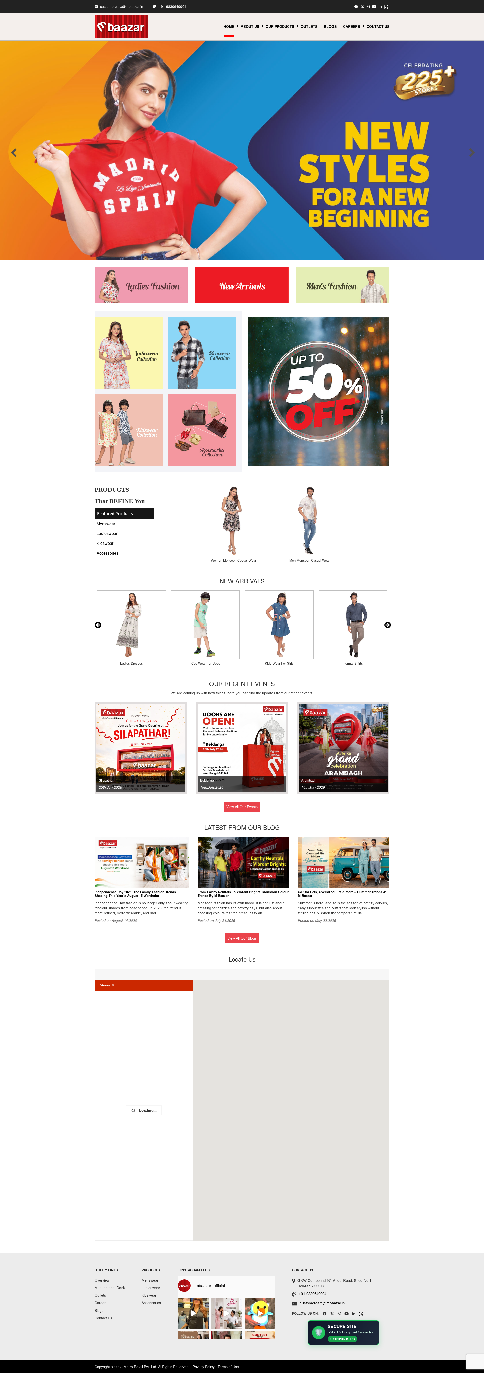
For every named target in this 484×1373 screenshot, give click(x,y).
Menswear (106, 524)
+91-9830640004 (172, 6)
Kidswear (105, 543)
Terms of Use (228, 1366)
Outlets (309, 26)
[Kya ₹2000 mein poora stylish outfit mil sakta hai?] (193, 1313)
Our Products (280, 26)
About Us (250, 26)
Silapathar (106, 780)
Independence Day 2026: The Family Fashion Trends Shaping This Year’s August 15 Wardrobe (135, 893)
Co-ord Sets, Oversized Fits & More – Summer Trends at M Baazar (342, 893)
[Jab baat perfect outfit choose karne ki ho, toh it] (226, 1313)
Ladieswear (107, 533)
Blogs (330, 26)
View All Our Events (242, 806)
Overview (102, 1280)
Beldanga (207, 780)
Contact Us (378, 26)
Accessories (107, 553)
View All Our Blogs (242, 938)
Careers (351, 26)
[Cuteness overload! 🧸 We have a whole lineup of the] (260, 1313)
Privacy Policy (204, 1366)
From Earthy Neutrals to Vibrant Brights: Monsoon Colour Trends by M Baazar (243, 893)
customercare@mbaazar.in (121, 6)
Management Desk (110, 1287)
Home (229, 26)
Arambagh (308, 780)
